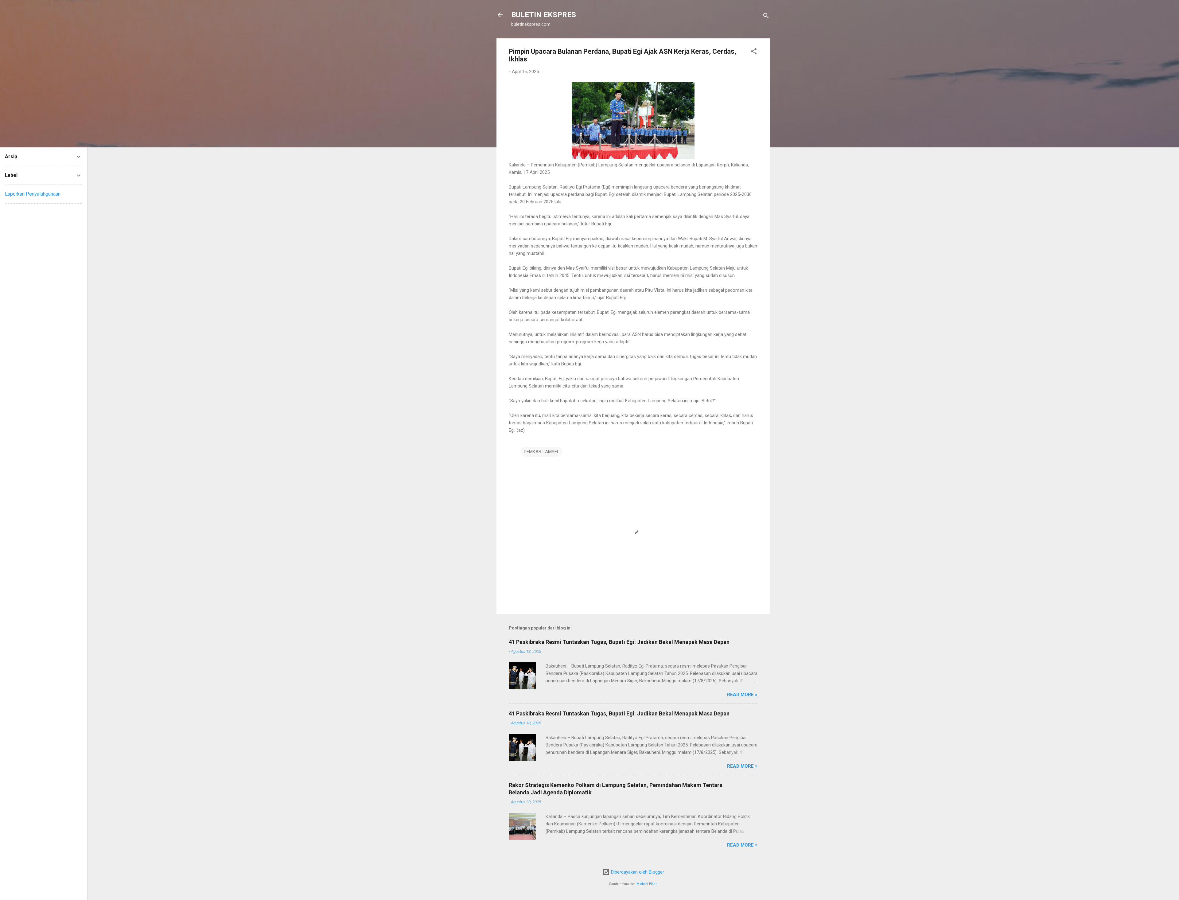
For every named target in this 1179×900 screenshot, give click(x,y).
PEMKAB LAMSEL (541, 451)
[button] (753, 52)
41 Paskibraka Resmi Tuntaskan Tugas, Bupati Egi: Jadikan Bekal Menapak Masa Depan (619, 642)
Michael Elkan (646, 884)
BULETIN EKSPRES (543, 14)
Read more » (742, 694)
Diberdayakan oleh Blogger (637, 872)
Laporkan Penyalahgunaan (32, 194)
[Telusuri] (766, 16)
